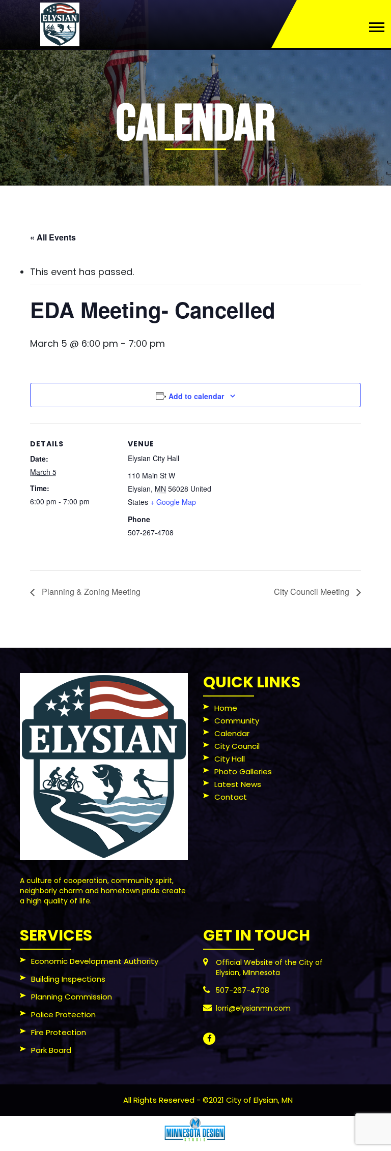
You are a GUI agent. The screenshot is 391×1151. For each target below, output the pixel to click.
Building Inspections (68, 979)
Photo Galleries (243, 772)
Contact (230, 797)
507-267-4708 (242, 990)
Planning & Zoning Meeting (90, 591)
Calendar (231, 734)
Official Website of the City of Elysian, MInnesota (269, 967)
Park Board (51, 1050)
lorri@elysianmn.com (253, 1008)
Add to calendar (196, 396)
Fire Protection (58, 1033)
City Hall (229, 759)
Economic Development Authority (94, 961)
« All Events (53, 237)
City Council (237, 746)
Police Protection (63, 1015)
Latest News (237, 785)
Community (236, 721)
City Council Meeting (312, 591)
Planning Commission (71, 997)
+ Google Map (173, 502)
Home (225, 708)
